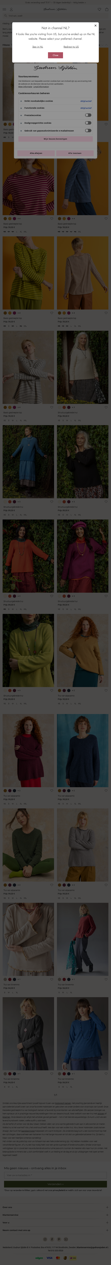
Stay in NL (37, 47)
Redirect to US (71, 47)
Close (55, 55)
